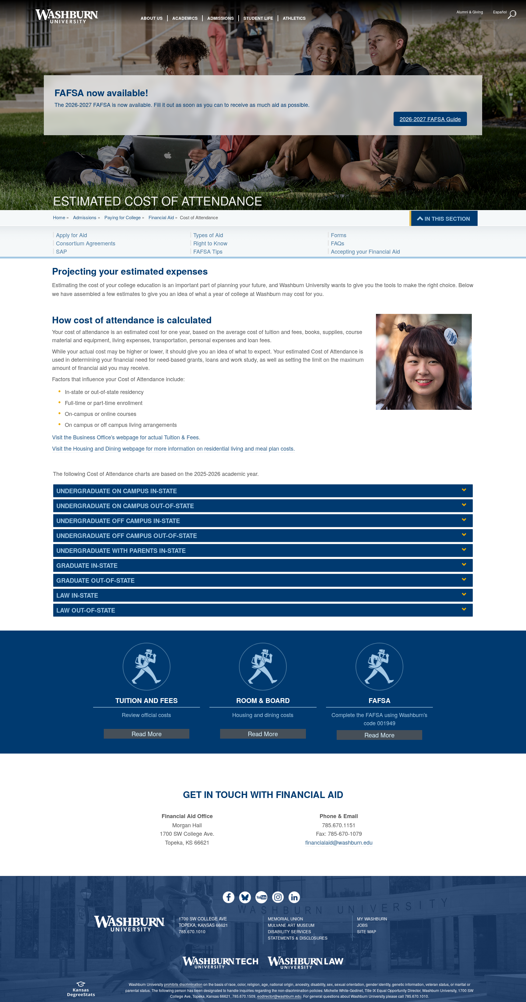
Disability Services (289, 931)
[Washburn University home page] (66, 16)
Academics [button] (185, 18)
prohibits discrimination (183, 984)
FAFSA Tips (208, 251)
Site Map (366, 931)
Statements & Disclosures (298, 938)
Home (59, 217)
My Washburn (372, 919)
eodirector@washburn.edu (279, 996)
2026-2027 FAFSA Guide (430, 119)
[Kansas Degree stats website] (81, 991)
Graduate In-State (86, 565)
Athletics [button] (294, 18)
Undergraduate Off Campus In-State (118, 520)
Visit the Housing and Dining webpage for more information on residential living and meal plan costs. (173, 448)
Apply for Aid (71, 235)
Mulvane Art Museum (291, 925)
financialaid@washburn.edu (339, 842)
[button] (512, 14)
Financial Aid (162, 217)
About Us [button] (152, 18)
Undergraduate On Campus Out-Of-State (125, 505)
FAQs (337, 243)
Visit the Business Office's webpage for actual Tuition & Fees (125, 437)
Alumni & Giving (470, 11)
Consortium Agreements (85, 243)
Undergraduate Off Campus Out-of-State (126, 535)
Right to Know (210, 243)
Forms (338, 235)
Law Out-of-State (85, 610)
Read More (147, 733)
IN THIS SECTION (447, 219)
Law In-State (77, 595)
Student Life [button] (258, 18)
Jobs (362, 925)
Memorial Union (285, 919)
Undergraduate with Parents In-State (121, 550)
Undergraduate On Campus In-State (116, 490)
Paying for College (122, 217)
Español (500, 11)
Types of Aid (208, 235)
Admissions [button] (220, 18)
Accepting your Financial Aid (365, 251)
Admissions (84, 217)
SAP (61, 251)
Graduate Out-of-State (95, 580)
